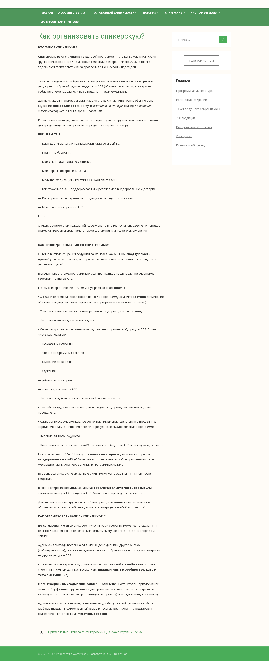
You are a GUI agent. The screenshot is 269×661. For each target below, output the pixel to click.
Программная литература (194, 91)
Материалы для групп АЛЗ (59, 21)
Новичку (149, 12)
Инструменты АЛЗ (203, 12)
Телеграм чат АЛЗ (201, 60)
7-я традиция (185, 118)
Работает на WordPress (71, 653)
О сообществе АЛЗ (71, 12)
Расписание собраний (191, 100)
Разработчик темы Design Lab (108, 653)
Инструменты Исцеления (194, 127)
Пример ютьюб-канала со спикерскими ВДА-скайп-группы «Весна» (95, 632)
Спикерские (173, 12)
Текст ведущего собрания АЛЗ (198, 109)
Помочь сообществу (190, 145)
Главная (46, 12)
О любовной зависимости (114, 12)
